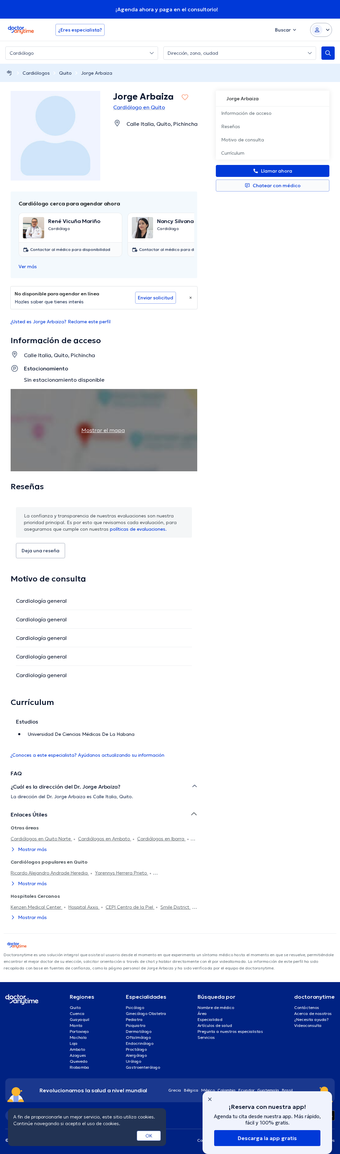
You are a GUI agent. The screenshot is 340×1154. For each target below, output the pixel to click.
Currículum (232, 153)
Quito (65, 73)
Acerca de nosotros (313, 1013)
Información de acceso (246, 113)
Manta (76, 1025)
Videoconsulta (308, 1025)
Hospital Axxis (84, 907)
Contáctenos (306, 1007)
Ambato (77, 1049)
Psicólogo (135, 1007)
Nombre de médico (216, 1007)
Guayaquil (79, 1019)
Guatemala (268, 1090)
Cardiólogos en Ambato (104, 839)
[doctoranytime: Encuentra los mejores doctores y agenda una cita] (9, 73)
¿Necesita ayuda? (311, 1019)
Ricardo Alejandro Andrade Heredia (50, 873)
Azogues (78, 1055)
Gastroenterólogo (143, 1067)
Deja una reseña (40, 551)
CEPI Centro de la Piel (130, 907)
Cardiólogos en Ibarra (161, 839)
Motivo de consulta (242, 140)
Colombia (226, 1090)
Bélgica (191, 1090)
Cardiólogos (36, 73)
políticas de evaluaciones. (138, 529)
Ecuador (246, 1090)
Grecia (174, 1090)
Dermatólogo (138, 1031)
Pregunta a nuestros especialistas (230, 1031)
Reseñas (230, 126)
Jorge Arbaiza (96, 73)
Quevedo (78, 1061)
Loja (74, 1043)
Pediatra (134, 1019)
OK (148, 1136)
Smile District (175, 907)
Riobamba (79, 1067)
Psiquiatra (136, 1025)
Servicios (206, 1037)
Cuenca (77, 1013)
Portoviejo (79, 1031)
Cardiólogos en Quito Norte (41, 839)
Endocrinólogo (139, 1043)
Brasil (287, 1090)
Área (202, 1013)
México (208, 1090)
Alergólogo (136, 1055)
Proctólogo (136, 1049)
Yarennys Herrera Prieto (121, 873)
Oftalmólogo (138, 1037)
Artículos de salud (215, 1025)
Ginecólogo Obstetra (146, 1013)
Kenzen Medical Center (36, 907)
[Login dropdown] (321, 30)
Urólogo (133, 1061)
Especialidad (210, 1019)
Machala (78, 1037)
